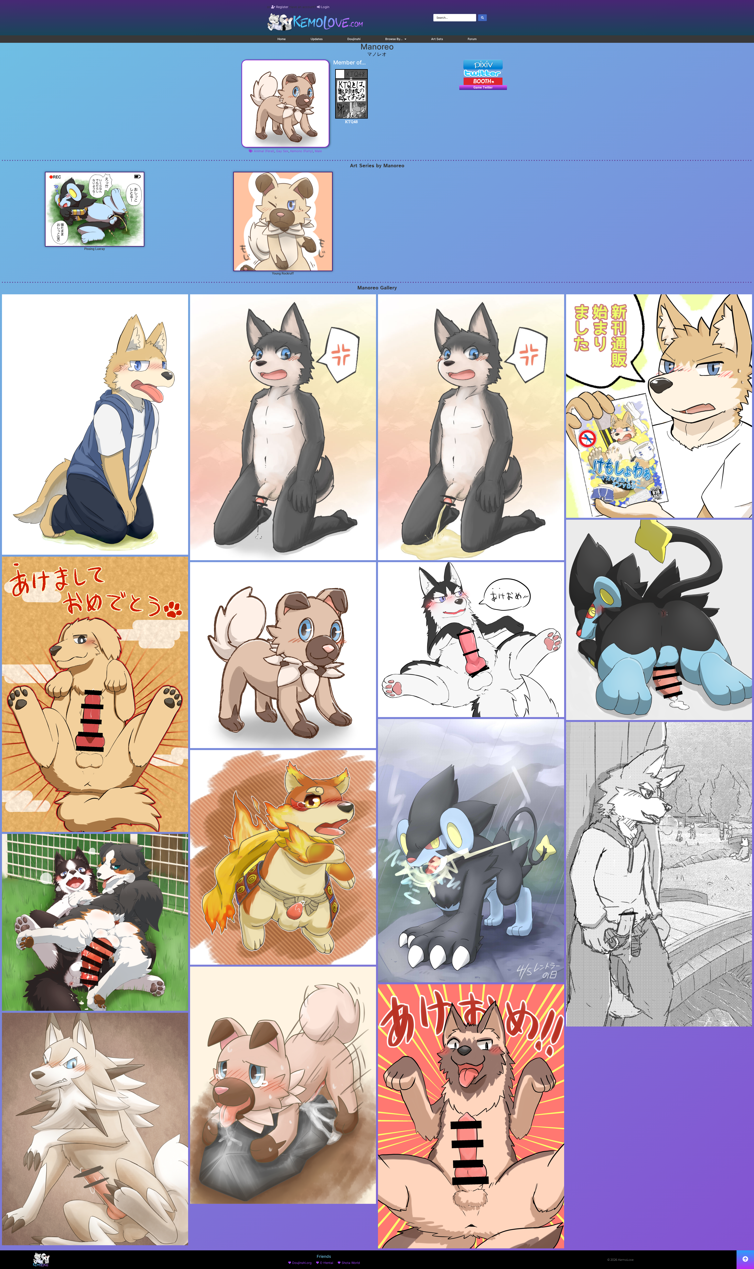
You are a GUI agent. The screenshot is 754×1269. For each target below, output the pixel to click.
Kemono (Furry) (301, 151)
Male (318, 151)
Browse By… (394, 39)
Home (281, 39)
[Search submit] (482, 17)
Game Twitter (483, 87)
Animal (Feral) (264, 151)
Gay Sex (282, 151)
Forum (472, 39)
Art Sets (437, 39)
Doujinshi (354, 39)
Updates (317, 39)
